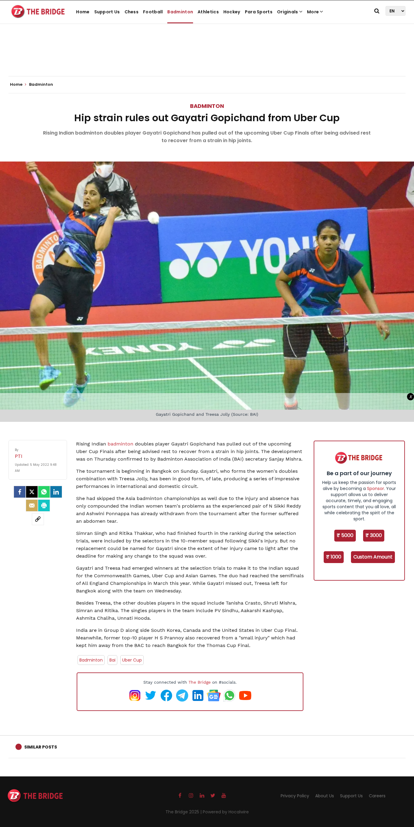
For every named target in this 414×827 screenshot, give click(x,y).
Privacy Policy (295, 796)
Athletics (208, 12)
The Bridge (200, 682)
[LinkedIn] (56, 492)
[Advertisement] (207, 57)
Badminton (180, 12)
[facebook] (20, 492)
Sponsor (375, 488)
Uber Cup (132, 660)
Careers (377, 796)
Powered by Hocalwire (226, 812)
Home (82, 12)
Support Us (107, 12)
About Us (324, 796)
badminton (121, 444)
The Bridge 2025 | (184, 812)
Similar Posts (40, 747)
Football (153, 12)
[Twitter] (32, 492)
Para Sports (258, 12)
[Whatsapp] (44, 492)
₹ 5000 (345, 535)
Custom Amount (372, 556)
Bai (112, 660)
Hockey (231, 12)
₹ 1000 (333, 556)
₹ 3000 (374, 535)
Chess (132, 12)
